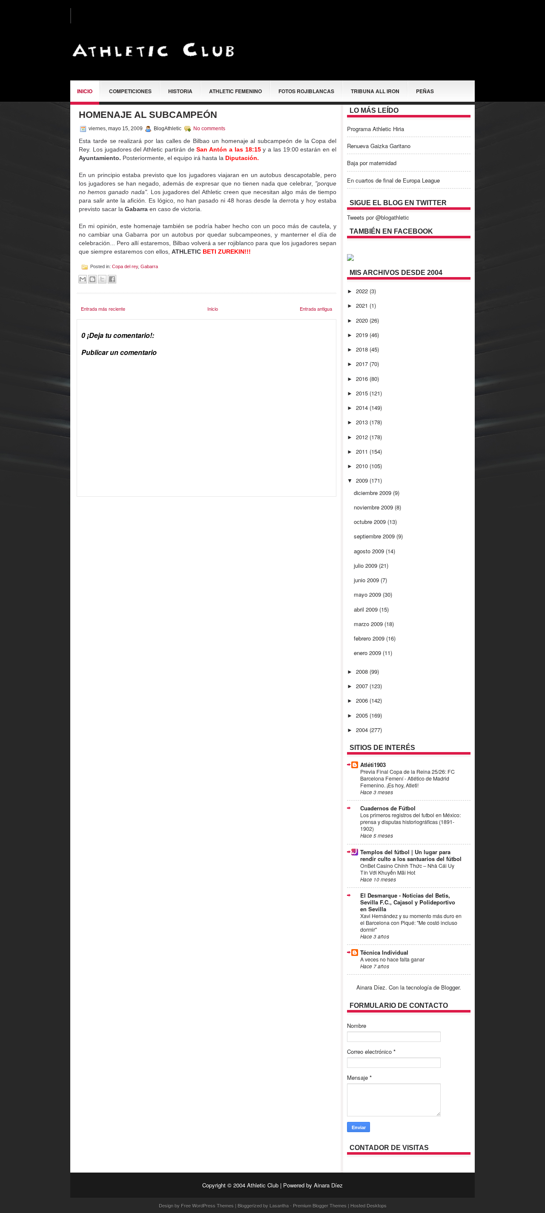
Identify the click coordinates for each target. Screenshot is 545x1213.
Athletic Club (262, 1185)
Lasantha (279, 1205)
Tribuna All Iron (375, 91)
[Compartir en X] (102, 279)
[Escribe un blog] (92, 279)
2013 (363, 422)
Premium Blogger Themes (320, 1205)
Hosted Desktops (368, 1205)
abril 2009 (366, 609)
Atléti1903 (373, 765)
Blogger (450, 987)
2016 (363, 379)
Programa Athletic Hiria (375, 129)
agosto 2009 (370, 551)
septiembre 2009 (375, 536)
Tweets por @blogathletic (378, 217)
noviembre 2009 (374, 507)
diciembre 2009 (373, 493)
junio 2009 (367, 580)
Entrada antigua (316, 308)
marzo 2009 (369, 624)
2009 (363, 480)
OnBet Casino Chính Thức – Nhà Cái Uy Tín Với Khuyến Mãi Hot (407, 869)
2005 (363, 715)
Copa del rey (125, 266)
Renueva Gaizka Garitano (378, 146)
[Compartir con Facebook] (112, 279)
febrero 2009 (370, 638)
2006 (363, 700)
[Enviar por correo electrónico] (82, 279)
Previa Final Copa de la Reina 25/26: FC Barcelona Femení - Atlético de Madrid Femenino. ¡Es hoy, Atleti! (407, 778)
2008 (363, 671)
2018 (363, 349)
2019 (363, 335)
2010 (363, 466)
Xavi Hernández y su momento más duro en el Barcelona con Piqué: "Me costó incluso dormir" (411, 922)
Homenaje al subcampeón (148, 114)
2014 (363, 407)
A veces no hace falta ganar (392, 959)
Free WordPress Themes (207, 1205)
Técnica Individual (384, 952)
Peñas (425, 91)
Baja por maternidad (371, 163)
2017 (363, 364)
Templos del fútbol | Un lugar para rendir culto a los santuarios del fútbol (411, 855)
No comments (209, 129)
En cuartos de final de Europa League (393, 180)
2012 (363, 437)
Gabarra (149, 266)
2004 (363, 730)
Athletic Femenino (235, 91)
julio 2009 (366, 565)
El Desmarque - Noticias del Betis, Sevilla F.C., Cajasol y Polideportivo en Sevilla (407, 902)
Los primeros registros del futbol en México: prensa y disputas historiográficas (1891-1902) (410, 822)
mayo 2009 (368, 594)
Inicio (84, 91)
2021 (363, 305)
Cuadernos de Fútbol (388, 808)
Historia (180, 91)
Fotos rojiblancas (306, 91)
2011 (363, 451)
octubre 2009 (370, 522)
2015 (363, 393)
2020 (363, 320)
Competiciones (130, 91)
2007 (363, 686)
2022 (363, 291)
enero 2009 (368, 653)
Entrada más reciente (103, 308)
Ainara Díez (328, 1185)
